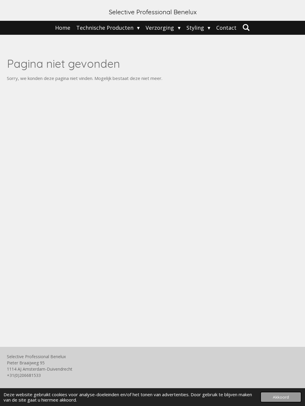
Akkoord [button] (281, 397)
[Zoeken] (246, 27)
